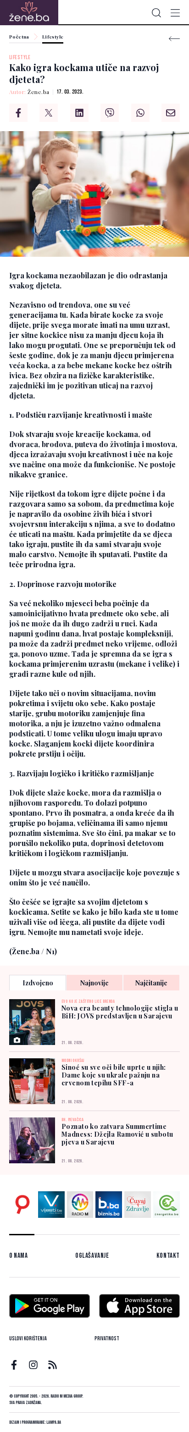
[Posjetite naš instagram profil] (33, 1365)
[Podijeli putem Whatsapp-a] (140, 113)
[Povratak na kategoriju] (174, 38)
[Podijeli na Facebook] (18, 113)
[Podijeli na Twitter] (48, 113)
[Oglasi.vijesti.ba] (22, 1204)
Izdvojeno (37, 983)
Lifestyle (53, 37)
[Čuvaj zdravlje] (137, 1204)
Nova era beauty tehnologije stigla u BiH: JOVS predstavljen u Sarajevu (119, 1012)
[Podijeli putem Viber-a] (109, 113)
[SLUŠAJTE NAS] (80, 1204)
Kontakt (168, 1255)
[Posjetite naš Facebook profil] (14, 1365)
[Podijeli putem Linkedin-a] (79, 113)
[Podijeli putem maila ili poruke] (170, 113)
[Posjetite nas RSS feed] (52, 1365)
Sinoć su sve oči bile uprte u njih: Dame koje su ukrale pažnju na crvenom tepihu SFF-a (113, 1075)
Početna (19, 37)
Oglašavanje (92, 1255)
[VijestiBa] (51, 1204)
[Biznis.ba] (108, 1204)
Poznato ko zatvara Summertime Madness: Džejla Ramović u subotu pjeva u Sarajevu (117, 1134)
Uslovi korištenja (28, 1338)
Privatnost (106, 1338)
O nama (18, 1255)
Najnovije (94, 983)
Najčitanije (151, 983)
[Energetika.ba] (166, 1204)
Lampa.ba (53, 1422)
